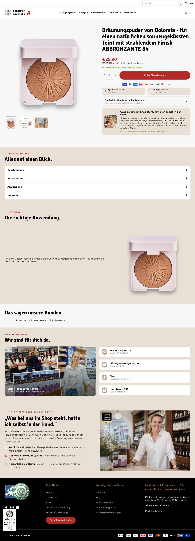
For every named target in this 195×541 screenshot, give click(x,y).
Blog (98, 497)
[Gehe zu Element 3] (41, 123)
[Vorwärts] (86, 75)
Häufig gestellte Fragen (108, 512)
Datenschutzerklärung (58, 507)
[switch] (9, 528)
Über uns (100, 492)
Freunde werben (104, 502)
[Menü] (14, 510)
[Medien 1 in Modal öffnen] (49, 70)
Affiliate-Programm (106, 507)
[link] (167, 499)
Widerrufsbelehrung (57, 512)
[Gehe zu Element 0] (11, 123)
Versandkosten (137, 63)
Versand (50, 492)
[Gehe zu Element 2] (26, 123)
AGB (48, 502)
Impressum (52, 497)
